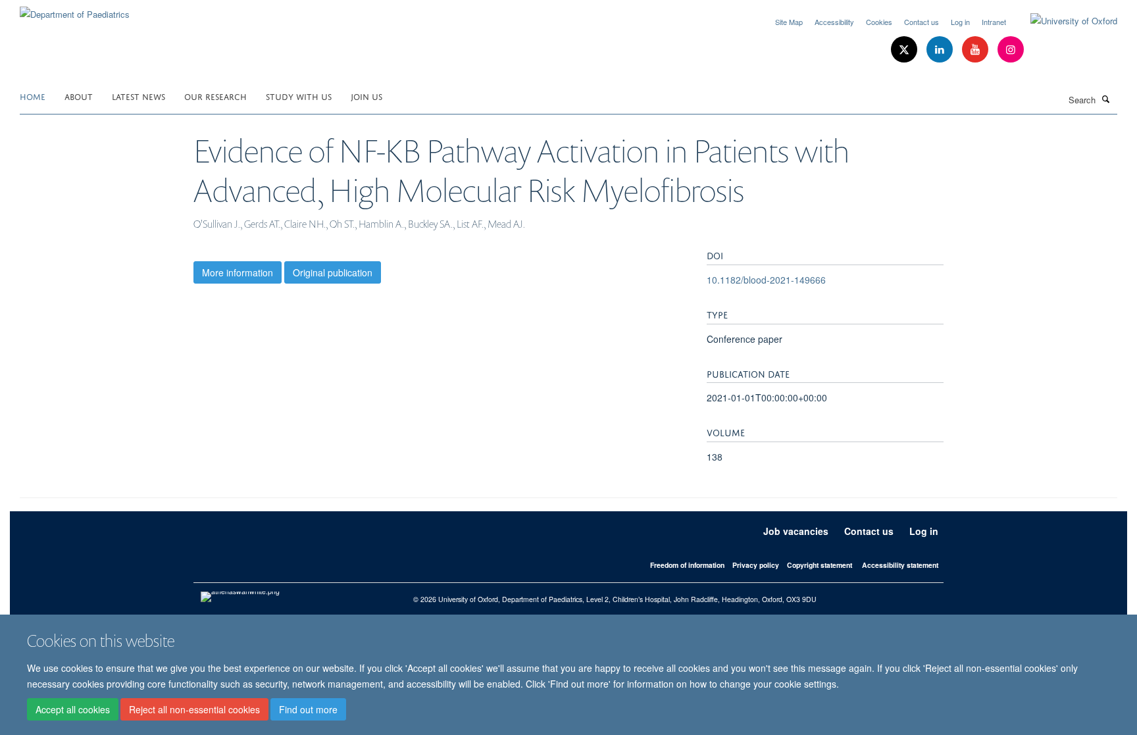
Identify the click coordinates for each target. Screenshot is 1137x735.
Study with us (299, 95)
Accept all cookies (73, 709)
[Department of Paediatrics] (75, 9)
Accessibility (834, 21)
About (78, 95)
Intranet (994, 21)
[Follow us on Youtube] (976, 49)
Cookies (879, 21)
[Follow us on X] (905, 49)
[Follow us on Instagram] (1011, 49)
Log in (960, 21)
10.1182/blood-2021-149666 (766, 279)
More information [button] (237, 272)
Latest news (138, 95)
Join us (366, 95)
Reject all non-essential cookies (194, 709)
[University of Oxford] (1064, 21)
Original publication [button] (332, 272)
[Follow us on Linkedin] (940, 49)
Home (32, 95)
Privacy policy (755, 565)
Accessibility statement (900, 565)
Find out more (308, 709)
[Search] (1106, 98)
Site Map (789, 21)
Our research (215, 95)
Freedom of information (687, 565)
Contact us (921, 21)
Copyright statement (819, 565)
